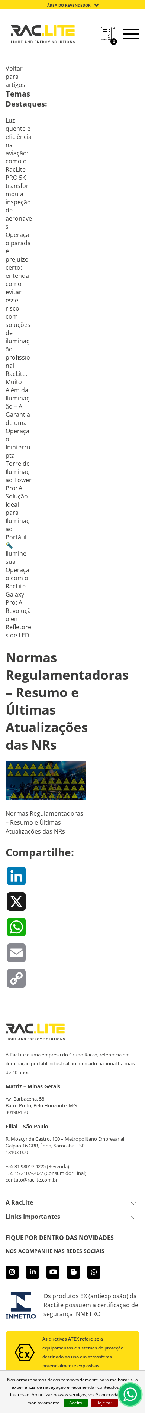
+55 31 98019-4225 (26, 1166)
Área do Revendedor (69, 5)
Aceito (75, 1403)
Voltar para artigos (15, 76)
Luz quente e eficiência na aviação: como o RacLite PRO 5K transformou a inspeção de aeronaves (19, 173)
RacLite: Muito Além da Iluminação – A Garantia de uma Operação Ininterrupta (18, 414)
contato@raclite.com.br (32, 1179)
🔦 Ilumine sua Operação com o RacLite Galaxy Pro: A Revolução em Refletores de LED (18, 590)
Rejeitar (104, 1403)
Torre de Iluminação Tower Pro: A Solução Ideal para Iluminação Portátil (19, 500)
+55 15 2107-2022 (24, 1173)
